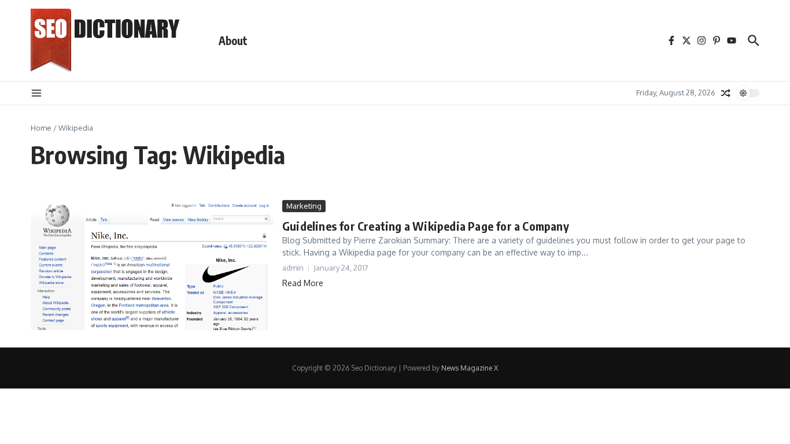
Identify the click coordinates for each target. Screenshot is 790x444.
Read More (302, 283)
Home (41, 127)
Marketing (304, 205)
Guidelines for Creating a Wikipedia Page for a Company (425, 226)
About (233, 40)
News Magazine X (469, 368)
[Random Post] (725, 93)
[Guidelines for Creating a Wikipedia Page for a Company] (152, 265)
